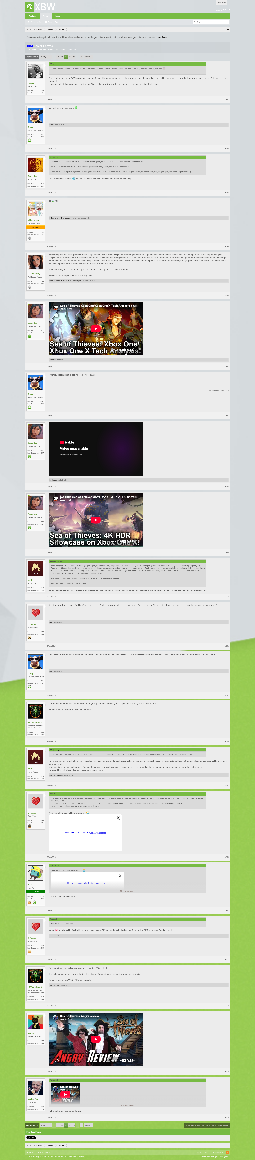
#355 (227, 857)
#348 (227, 487)
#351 (227, 646)
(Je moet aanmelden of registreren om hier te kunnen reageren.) (207, 1125)
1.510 (42, 587)
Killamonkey (33, 220)
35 (81, 57)
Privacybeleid (224, 1157)
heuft (58, 218)
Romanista (32, 176)
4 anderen (75, 218)
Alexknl (31, 1033)
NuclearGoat (33, 1099)
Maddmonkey (34, 274)
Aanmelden (222, 2)
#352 (227, 695)
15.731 (41, 134)
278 (42, 183)
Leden (57, 16)
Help (199, 1152)
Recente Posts (53, 22)
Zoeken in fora (36, 22)
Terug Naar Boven (217, 1152)
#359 (227, 1072)
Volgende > (88, 57)
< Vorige (44, 57)
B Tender (52, 218)
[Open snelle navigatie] (228, 29)
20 (74, 57)
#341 (227, 99)
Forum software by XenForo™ (46, 1157)
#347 (227, 416)
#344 (227, 246)
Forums (46, 16)
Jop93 (51, 985)
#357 (227, 960)
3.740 (42, 232)
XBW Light (31, 1152)
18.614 (41, 896)
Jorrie (30, 884)
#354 (227, 785)
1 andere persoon (78, 281)
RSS (227, 1152)
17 (62, 57)
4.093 (42, 1041)
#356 (227, 910)
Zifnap (30, 127)
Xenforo (48, 1152)
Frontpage (33, 16)
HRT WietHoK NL (35, 723)
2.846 (42, 90)
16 (58, 57)
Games (42, 49)
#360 (227, 1118)
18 (66, 57)
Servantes (32, 323)
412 (42, 732)
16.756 (41, 281)
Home (206, 1152)
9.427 (42, 330)
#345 (227, 295)
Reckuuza (65, 218)
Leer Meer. (162, 37)
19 (70, 57)
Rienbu (31, 83)
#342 (227, 149)
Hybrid (62, 49)
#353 (227, 741)
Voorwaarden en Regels (209, 1157)
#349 (227, 553)
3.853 (42, 1106)
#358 (227, 1006)
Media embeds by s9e (76, 1157)
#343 (227, 193)
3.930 (42, 632)
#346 (227, 366)
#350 (227, 597)
